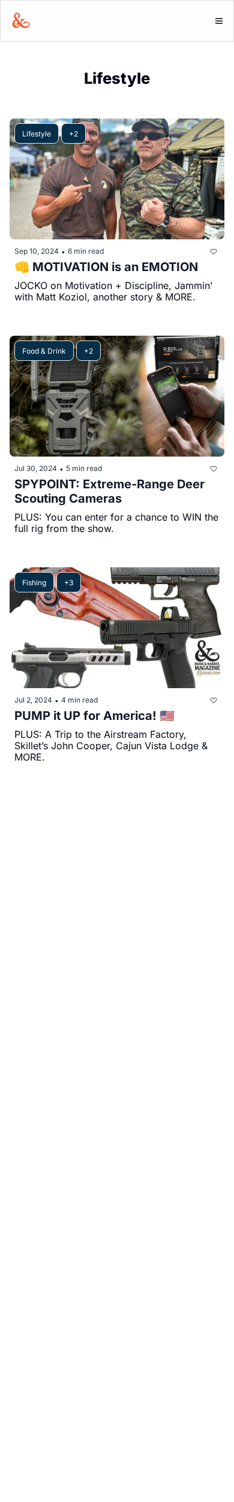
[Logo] (21, 21)
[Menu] (219, 21)
